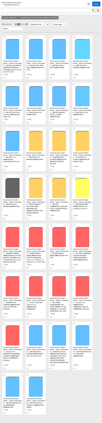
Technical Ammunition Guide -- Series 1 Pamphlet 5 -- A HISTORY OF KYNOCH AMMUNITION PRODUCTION (82, 157)
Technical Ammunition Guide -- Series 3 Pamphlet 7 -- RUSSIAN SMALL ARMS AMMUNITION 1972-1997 (59, 253)
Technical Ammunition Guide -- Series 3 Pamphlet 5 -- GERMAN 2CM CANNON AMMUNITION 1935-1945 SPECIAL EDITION (12, 303)
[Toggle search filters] (98, 10)
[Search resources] (93, 10)
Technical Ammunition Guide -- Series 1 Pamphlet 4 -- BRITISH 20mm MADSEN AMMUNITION (12, 203)
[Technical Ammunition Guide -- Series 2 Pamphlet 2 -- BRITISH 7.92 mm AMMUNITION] (82, 96)
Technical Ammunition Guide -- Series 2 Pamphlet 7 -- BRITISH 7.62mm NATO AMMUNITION (59, 64)
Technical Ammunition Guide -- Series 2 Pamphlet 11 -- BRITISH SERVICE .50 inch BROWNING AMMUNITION (12, 403)
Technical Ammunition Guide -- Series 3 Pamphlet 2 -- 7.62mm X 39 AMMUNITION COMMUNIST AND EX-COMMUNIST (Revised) (82, 303)
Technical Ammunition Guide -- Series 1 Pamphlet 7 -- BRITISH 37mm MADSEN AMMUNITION (35, 156)
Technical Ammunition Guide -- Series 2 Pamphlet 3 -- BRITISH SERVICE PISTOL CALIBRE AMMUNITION (59, 112)
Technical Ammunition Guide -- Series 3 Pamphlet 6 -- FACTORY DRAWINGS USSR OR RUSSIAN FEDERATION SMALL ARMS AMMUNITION (82, 254)
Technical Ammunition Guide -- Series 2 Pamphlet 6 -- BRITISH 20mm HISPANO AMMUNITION (82, 64)
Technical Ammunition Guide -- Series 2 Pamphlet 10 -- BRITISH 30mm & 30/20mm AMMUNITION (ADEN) (35, 403)
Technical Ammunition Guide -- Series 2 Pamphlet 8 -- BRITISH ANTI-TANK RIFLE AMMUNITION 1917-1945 (35, 65)
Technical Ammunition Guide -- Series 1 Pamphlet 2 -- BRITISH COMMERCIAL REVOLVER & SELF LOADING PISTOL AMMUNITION (59, 205)
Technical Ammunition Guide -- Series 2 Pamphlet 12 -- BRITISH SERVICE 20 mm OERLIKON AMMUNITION (82, 351)
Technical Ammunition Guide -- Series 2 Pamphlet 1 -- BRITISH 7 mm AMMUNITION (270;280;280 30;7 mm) (12, 157)
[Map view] (26, 24)
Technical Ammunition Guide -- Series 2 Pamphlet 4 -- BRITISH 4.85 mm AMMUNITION (35, 111)
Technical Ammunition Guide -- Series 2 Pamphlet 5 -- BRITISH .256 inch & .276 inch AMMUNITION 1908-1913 (12, 112)
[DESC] (48, 24)
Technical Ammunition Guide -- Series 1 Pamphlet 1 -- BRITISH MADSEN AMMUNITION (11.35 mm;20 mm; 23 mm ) (82, 204)
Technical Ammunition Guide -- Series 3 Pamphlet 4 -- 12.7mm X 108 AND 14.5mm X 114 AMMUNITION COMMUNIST (35, 303)
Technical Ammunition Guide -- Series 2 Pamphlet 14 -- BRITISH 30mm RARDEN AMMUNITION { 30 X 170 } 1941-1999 (35, 351)
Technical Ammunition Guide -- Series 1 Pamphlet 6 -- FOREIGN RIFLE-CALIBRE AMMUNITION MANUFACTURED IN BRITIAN (59, 158)
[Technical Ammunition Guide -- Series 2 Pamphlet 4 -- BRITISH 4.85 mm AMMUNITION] (36, 96)
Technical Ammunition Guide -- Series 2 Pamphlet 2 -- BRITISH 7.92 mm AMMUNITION (82, 111)
